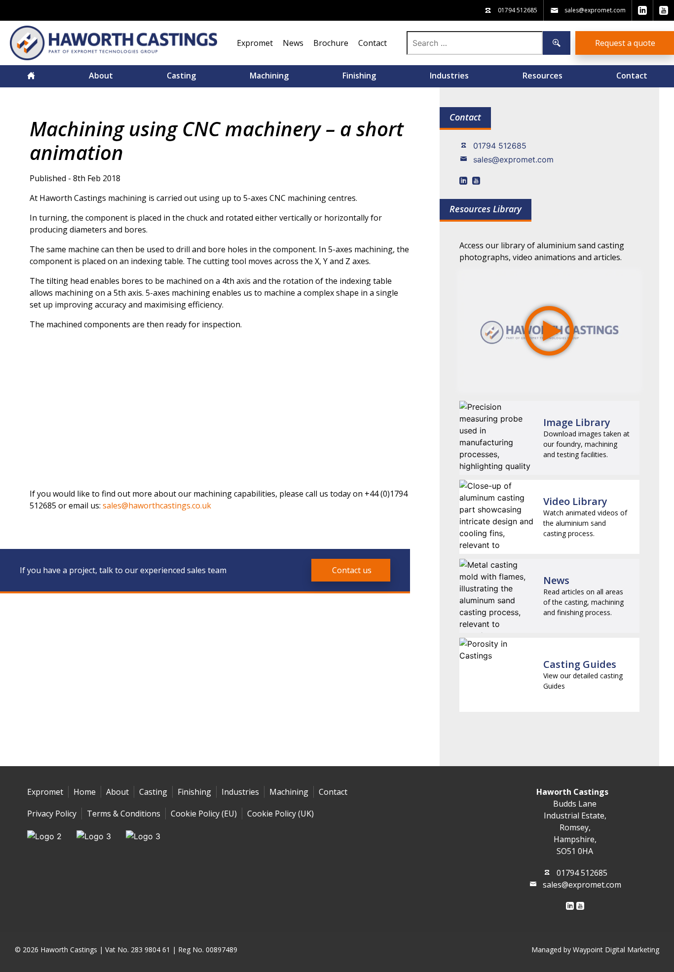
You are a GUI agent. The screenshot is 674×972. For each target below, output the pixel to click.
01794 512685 (499, 146)
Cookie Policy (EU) (204, 813)
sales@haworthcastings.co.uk (157, 505)
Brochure (330, 43)
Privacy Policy (51, 813)
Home (85, 791)
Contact (372, 43)
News (293, 43)
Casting (181, 75)
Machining (269, 75)
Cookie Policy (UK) (280, 813)
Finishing (359, 75)
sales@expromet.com (513, 159)
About (101, 75)
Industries (449, 75)
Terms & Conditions (123, 813)
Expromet (255, 43)
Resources (542, 75)
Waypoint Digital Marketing (616, 949)
